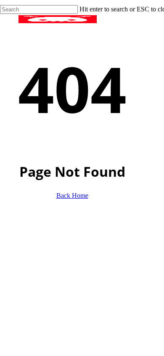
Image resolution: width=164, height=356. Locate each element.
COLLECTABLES (47, 234)
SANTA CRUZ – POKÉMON (69, 247)
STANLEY (35, 259)
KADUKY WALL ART (56, 272)
